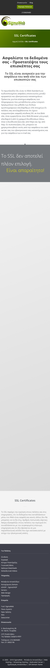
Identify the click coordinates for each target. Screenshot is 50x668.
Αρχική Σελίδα (17, 41)
